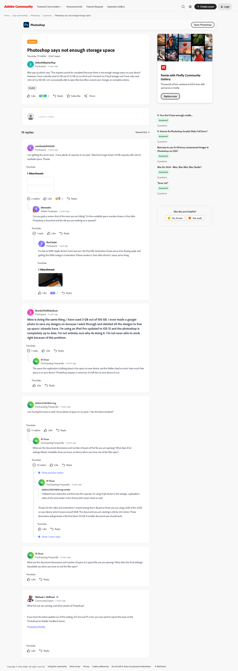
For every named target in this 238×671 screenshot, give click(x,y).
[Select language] (190, 6)
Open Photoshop (203, 24)
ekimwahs (46, 207)
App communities (20, 15)
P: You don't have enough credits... (175, 115)
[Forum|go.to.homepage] (18, 6)
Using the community (57, 666)
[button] (205, 6)
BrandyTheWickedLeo (46, 310)
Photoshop (35, 15)
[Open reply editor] (85, 116)
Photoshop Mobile (36, 626)
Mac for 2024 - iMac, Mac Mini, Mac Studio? (179, 167)
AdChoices (161, 666)
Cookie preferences (100, 666)
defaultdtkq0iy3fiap (45, 62)
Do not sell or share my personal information (131, 666)
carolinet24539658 (44, 146)
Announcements (74, 6)
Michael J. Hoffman (45, 596)
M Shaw (45, 359)
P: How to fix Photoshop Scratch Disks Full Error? (182, 131)
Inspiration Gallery (116, 6)
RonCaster (51, 242)
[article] (85, 172)
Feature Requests (94, 6)
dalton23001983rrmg (45, 403)
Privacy (86, 666)
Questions (47, 15)
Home (6, 15)
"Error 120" (162, 183)
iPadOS (32, 88)
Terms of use (75, 666)
